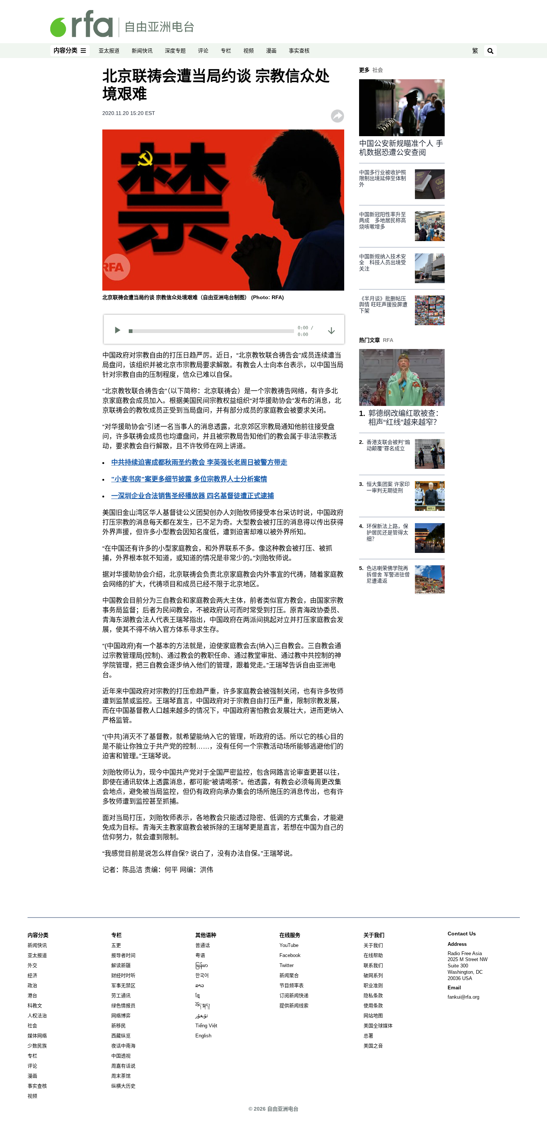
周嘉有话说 (123, 1066)
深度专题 (175, 51)
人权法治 (37, 1015)
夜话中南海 (123, 1046)
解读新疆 (121, 965)
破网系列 (373, 975)
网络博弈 (121, 1015)
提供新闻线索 (293, 1005)
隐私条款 (373, 995)
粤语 (200, 955)
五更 (116, 945)
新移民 (118, 1025)
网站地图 (373, 1015)
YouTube (288, 945)
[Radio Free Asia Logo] (122, 23)
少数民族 (37, 1046)
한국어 (202, 975)
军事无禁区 (123, 985)
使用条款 (373, 1005)
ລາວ (199, 985)
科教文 (35, 1005)
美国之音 (373, 1046)
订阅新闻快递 (293, 995)
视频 (248, 51)
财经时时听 (123, 975)
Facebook (290, 955)
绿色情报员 (123, 1005)
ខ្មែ (197, 995)
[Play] (120, 331)
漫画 (271, 51)
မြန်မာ (201, 965)
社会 (32, 1025)
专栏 (226, 51)
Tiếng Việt (206, 1025)
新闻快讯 (142, 51)
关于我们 (373, 945)
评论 (203, 51)
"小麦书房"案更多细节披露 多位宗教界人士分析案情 (189, 479)
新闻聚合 (289, 975)
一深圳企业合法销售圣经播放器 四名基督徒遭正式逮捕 (192, 496)
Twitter (286, 965)
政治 (32, 985)
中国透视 (121, 1056)
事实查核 (299, 51)
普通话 (202, 945)
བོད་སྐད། (202, 1005)
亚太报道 (109, 51)
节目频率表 (291, 985)
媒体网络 (37, 1035)
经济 (32, 975)
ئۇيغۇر (201, 1015)
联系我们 (373, 965)
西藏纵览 (121, 1035)
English (203, 1035)
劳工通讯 (121, 995)
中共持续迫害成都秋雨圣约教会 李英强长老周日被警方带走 (199, 462)
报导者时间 (123, 955)
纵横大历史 (123, 1086)
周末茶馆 (121, 1076)
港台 (32, 995)
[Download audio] (331, 330)
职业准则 (373, 985)
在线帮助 (373, 955)
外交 (32, 965)
